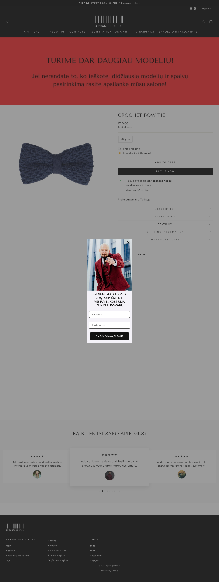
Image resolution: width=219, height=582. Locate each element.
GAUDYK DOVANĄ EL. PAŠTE (109, 336)
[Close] (128, 242)
